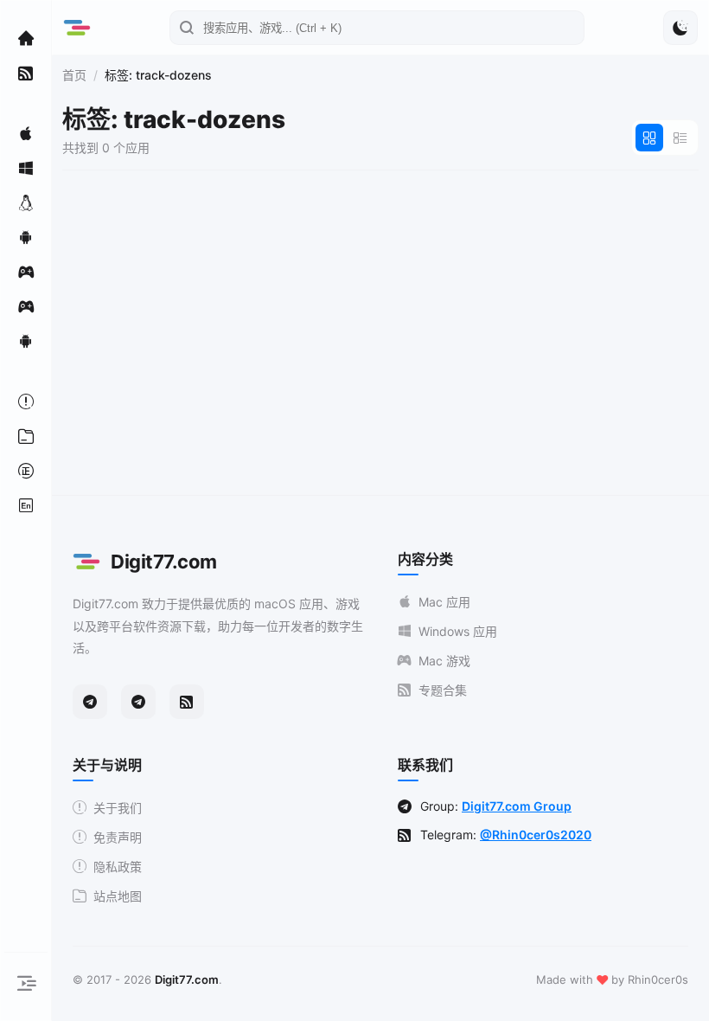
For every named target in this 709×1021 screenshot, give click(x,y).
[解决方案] (26, 401)
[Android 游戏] (26, 340)
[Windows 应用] (26, 167)
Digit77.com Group (517, 806)
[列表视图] (680, 137)
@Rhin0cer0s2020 (535, 834)
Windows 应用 (457, 631)
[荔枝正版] (26, 470)
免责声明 (117, 837)
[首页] (26, 38)
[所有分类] (26, 436)
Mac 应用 (444, 601)
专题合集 (442, 690)
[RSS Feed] (186, 701)
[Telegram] (90, 701)
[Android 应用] (26, 237)
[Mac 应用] (26, 133)
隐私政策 (117, 866)
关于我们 (117, 807)
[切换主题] (680, 27)
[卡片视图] (649, 137)
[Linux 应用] (26, 202)
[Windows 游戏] (26, 306)
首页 (74, 74)
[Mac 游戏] (26, 271)
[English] (26, 505)
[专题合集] (26, 72)
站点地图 (117, 896)
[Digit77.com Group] (138, 701)
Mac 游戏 (444, 660)
